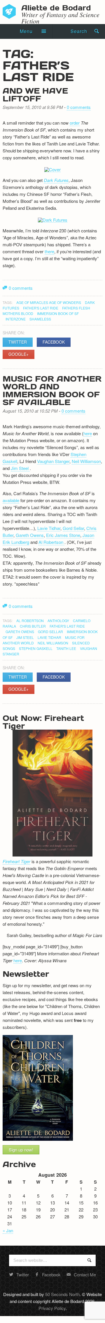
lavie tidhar (49, 637)
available (11, 500)
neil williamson (53, 642)
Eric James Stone (63, 535)
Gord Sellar (73, 528)
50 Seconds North (62, 1294)
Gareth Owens (30, 535)
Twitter (17, 342)
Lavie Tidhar (48, 528)
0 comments (79, 107)
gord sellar (50, 631)
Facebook (54, 342)
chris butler (33, 626)
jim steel (25, 637)
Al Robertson (51, 542)
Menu (26, 31)
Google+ (18, 354)
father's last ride (40, 307)
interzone (16, 318)
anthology (58, 620)
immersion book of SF (58, 313)
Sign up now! (21, 1150)
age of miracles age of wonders (48, 302)
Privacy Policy (52, 1308)
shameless (40, 318)
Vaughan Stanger (53, 461)
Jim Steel (20, 468)
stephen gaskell (35, 648)
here (87, 433)
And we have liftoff (35, 94)
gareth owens (20, 631)
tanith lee (66, 648)
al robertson (30, 620)
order (75, 123)
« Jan (8, 1230)
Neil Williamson (86, 461)
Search (79, 31)
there (49, 251)
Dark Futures (56, 180)
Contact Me (85, 1274)
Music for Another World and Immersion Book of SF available (52, 390)
